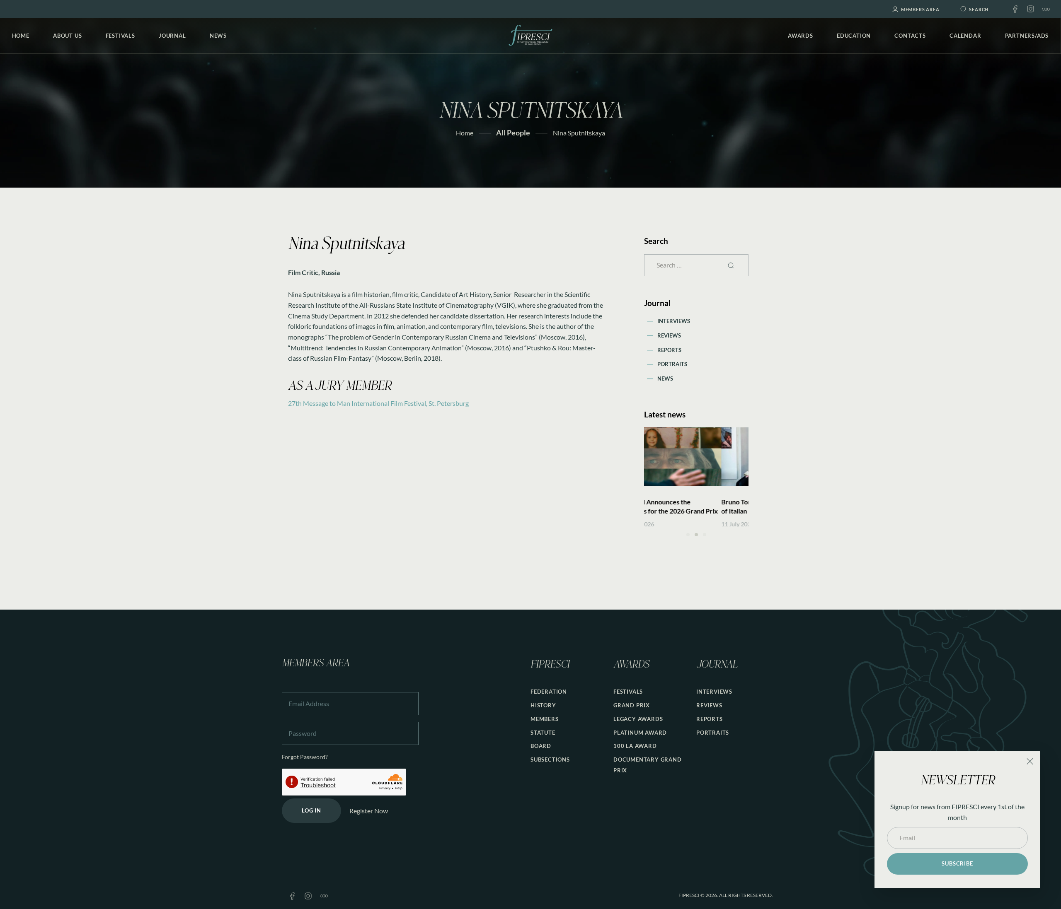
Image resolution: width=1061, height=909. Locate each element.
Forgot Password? (305, 756)
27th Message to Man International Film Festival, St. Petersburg (378, 403)
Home (464, 133)
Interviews (673, 321)
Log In (311, 810)
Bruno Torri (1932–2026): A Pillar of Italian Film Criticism (692, 506)
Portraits (672, 364)
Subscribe (957, 863)
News (665, 378)
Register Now (368, 811)
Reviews (669, 335)
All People (513, 132)
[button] (688, 534)
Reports (669, 350)
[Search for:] (696, 265)
